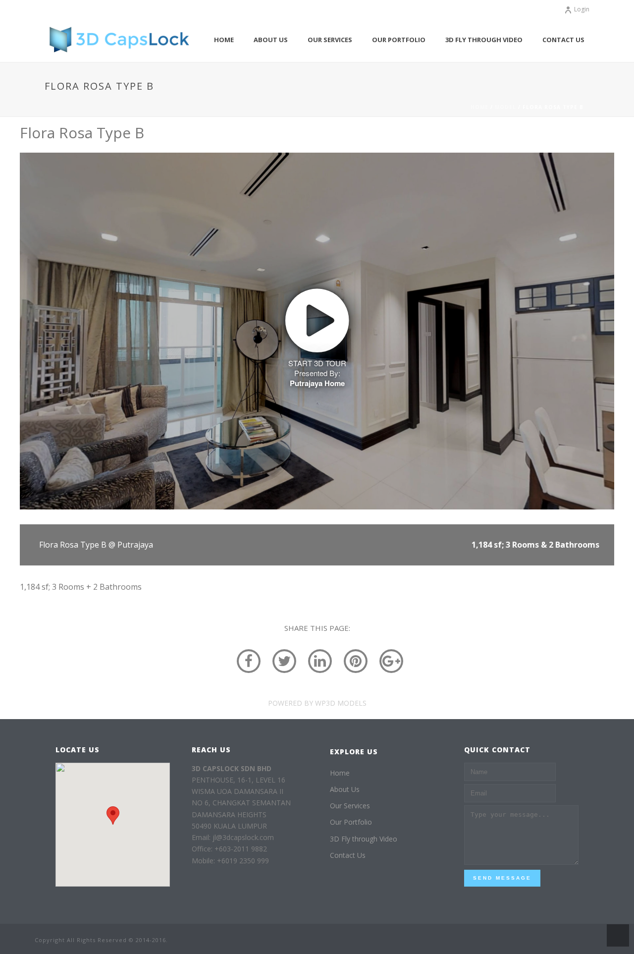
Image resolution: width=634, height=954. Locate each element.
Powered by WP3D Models (317, 703)
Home (224, 39)
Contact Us (563, 39)
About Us (271, 39)
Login (581, 9)
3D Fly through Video (484, 39)
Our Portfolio (398, 39)
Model (505, 107)
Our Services (330, 39)
